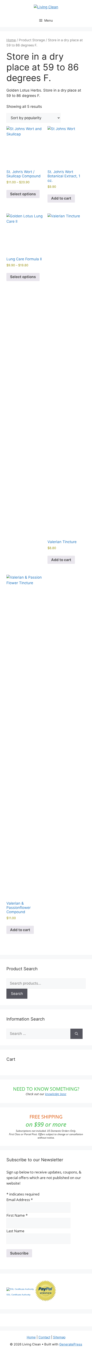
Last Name (15, 1230)
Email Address (19, 1199)
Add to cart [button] (61, 198)
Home (11, 40)
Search (17, 993)
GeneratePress (70, 1344)
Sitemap (59, 1337)
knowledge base (55, 1094)
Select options (23, 194)
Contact (44, 1337)
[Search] (76, 1034)
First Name (17, 1215)
